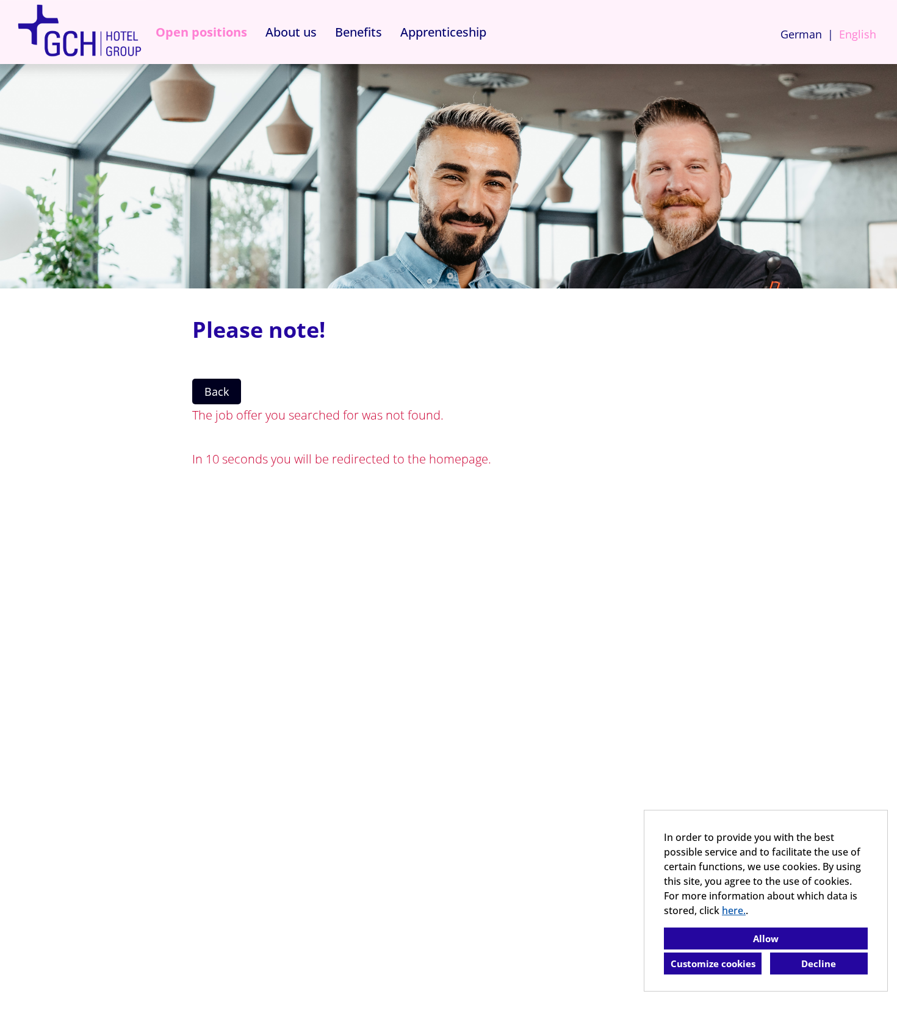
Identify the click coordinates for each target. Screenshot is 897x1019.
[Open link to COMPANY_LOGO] (79, 32)
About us (291, 32)
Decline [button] (818, 963)
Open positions (201, 32)
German (801, 34)
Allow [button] (766, 938)
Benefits (358, 32)
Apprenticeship (443, 32)
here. (734, 910)
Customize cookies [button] (713, 963)
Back (216, 391)
